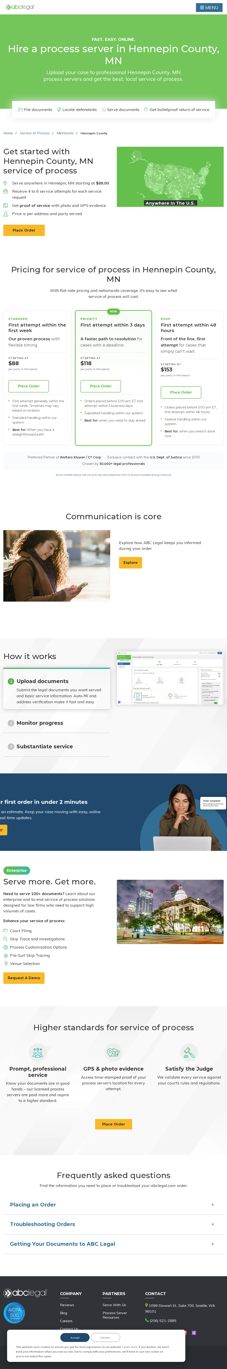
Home (8, 133)
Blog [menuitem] (63, 1313)
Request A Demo (24, 978)
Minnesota (65, 133)
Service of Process (35, 133)
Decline (105, 1337)
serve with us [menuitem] (114, 1305)
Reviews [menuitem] (67, 1305)
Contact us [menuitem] (69, 1329)
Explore (130, 563)
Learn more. (130, 1347)
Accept (75, 1337)
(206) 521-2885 (162, 1320)
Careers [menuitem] (66, 1321)
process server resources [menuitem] (115, 1315)
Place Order (24, 230)
